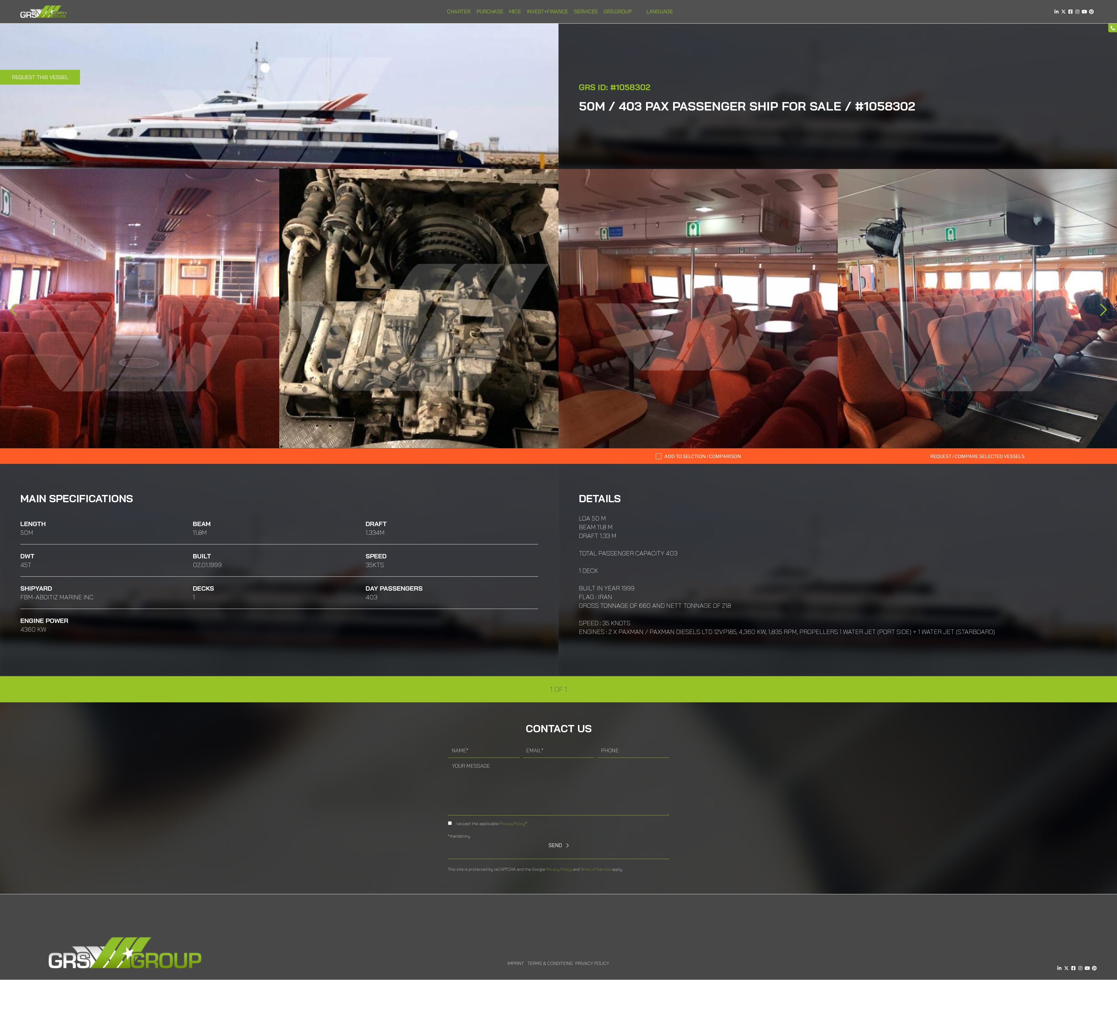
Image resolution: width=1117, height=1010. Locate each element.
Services (586, 11)
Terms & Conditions (550, 963)
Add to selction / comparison (702, 456)
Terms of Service (596, 869)
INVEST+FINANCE (547, 11)
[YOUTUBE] (1084, 11)
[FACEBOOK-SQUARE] (1070, 11)
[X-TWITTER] (1063, 11)
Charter (458, 11)
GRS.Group (618, 11)
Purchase (489, 11)
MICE (515, 11)
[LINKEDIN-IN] (1056, 11)
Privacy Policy (512, 823)
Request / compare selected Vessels (977, 456)
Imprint (516, 963)
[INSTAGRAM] (1077, 11)
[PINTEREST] (1091, 11)
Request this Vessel (40, 77)
